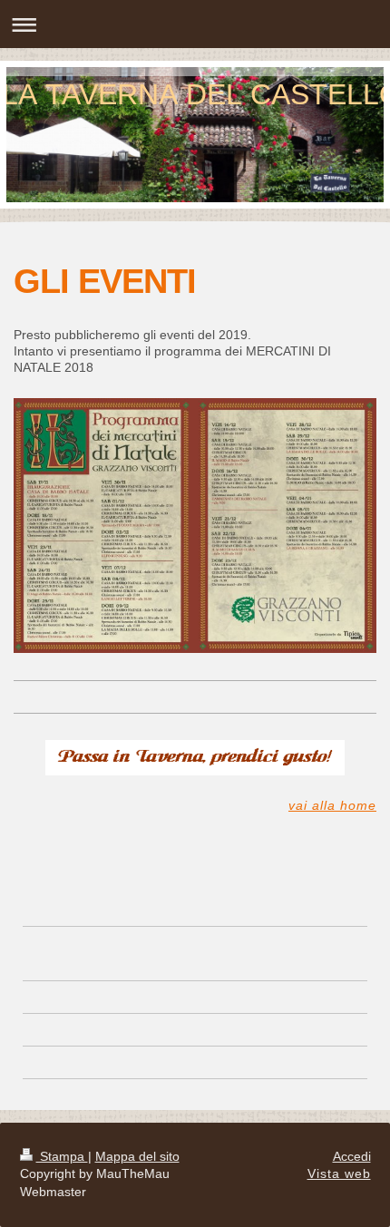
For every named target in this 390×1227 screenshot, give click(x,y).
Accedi (352, 1156)
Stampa (62, 1156)
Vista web (339, 1173)
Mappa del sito (137, 1156)
